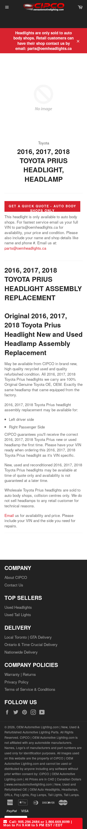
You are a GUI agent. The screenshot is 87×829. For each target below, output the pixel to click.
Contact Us (13, 585)
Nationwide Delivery (21, 652)
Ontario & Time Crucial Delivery (31, 644)
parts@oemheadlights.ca (25, 248)
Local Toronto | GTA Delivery (28, 637)
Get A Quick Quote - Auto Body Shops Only (42, 208)
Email (9, 515)
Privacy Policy (16, 682)
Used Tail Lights (17, 614)
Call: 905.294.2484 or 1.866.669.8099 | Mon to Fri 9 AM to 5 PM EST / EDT (37, 823)
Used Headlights (18, 607)
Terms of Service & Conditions (29, 689)
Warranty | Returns (20, 674)
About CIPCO (15, 577)
